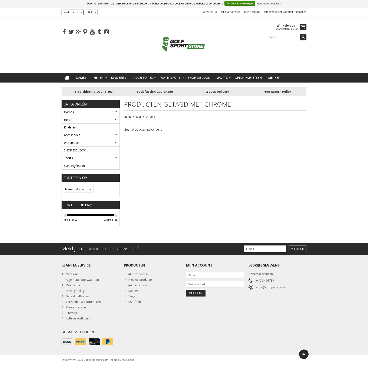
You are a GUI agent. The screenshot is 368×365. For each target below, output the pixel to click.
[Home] (67, 77)
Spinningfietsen (248, 78)
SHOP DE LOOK (199, 78)
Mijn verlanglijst (230, 12)
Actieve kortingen (78, 318)
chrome (150, 116)
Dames (81, 78)
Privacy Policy (75, 291)
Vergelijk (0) (210, 12)
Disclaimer (73, 285)
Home (127, 116)
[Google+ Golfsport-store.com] (78, 32)
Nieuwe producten (141, 280)
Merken (274, 78)
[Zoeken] (303, 37)
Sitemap (71, 313)
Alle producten (138, 274)
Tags (138, 116)
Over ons (72, 274)
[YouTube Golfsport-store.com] (92, 32)
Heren (99, 78)
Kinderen (118, 78)
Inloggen (269, 12)
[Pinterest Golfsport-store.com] (85, 32)
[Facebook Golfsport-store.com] (64, 32)
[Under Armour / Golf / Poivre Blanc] (184, 45)
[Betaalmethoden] (67, 341)
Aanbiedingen (137, 285)
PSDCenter (128, 360)
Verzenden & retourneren (83, 302)
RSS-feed (134, 302)
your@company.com (270, 287)
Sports (222, 78)
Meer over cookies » (269, 3)
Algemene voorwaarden (82, 280)
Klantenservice (76, 307)
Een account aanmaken (292, 12)
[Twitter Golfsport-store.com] (71, 32)
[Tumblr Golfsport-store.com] (99, 32)
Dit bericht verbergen (240, 3)
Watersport (170, 78)
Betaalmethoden (77, 296)
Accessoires (143, 78)
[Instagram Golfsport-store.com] (106, 32)
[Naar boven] (304, 354)
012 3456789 (265, 280)
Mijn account (252, 12)
